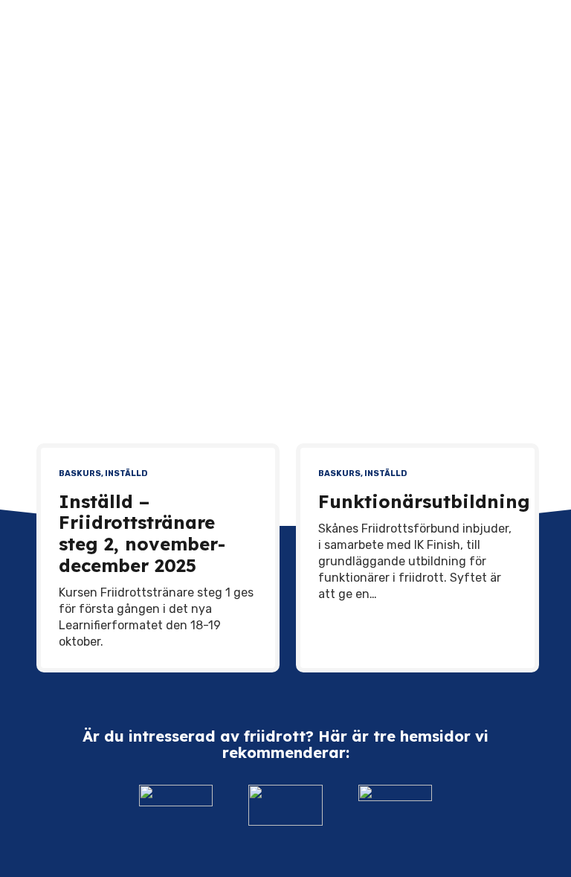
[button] (541, 30)
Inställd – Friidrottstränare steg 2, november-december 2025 (142, 533)
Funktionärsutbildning (424, 501)
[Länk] (176, 805)
